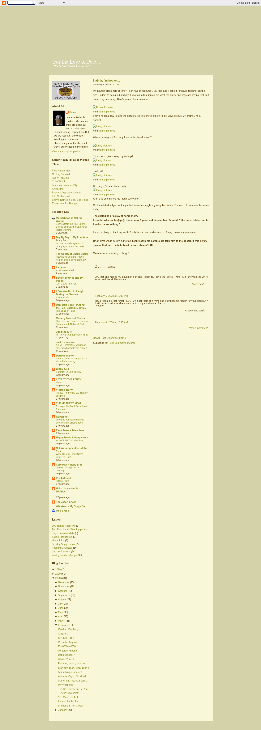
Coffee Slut (62, 369)
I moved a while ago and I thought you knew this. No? (70, 245)
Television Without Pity (64, 185)
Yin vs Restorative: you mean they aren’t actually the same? (71, 346)
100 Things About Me (63, 525)
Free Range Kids (61, 170)
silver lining (58, 540)
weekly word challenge (64, 555)
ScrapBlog (57, 189)
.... (57, 494)
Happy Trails (62, 481)
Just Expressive (65, 342)
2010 (58, 569)
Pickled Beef (63, 478)
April (60, 616)
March (61, 620)
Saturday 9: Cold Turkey (68, 372)
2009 (58, 573)
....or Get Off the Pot (66, 283)
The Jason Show (66, 501)
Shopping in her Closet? (71, 705)
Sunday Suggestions (63, 544)
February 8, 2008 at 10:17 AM (111, 322)
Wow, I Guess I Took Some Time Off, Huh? (69, 455)
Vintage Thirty (64, 389)
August (62, 599)
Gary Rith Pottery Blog (69, 464)
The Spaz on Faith (65, 311)
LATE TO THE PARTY (68, 379)
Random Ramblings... (70, 629)
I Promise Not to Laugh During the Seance (69, 293)
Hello (59, 382)
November (63, 586)
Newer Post (99, 337)
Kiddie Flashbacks (62, 536)
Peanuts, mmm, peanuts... (73, 663)
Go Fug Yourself (61, 174)
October (62, 590)
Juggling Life (64, 331)
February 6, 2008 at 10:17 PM (111, 295)
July (60, 603)
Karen (72, 112)
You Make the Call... (69, 697)
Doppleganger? (66, 654)
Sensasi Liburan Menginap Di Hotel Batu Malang (71, 360)
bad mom (61, 267)
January (62, 709)
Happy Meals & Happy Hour (72, 437)
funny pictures (107, 111)
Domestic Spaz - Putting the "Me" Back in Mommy (71, 306)
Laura (195, 284)
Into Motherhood (61, 196)
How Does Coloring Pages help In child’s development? (71, 258)
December (63, 582)
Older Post (112, 337)
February (63, 625)
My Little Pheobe (67, 650)
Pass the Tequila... (68, 642)
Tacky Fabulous (61, 177)
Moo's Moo (62, 510)
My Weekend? (66, 684)
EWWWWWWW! (67, 646)
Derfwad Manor (65, 355)
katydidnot (62, 416)
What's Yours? (66, 659)
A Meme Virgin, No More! (72, 676)
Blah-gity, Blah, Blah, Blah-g (73, 667)
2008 (58, 578)
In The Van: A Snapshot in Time (72, 334)
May (60, 612)
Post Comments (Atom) (122, 342)
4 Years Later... (63, 297)
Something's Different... (71, 672)
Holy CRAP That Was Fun (69, 440)
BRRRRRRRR (66, 637)
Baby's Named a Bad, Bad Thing (70, 199)
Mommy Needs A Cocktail (71, 318)
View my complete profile (66, 151)
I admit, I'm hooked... (70, 701)
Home (122, 337)
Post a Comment (198, 328)
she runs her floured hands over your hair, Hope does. (70, 421)
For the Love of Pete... (76, 61)
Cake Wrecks (59, 181)
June (60, 607)
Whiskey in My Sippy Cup (71, 506)
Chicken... (63, 633)
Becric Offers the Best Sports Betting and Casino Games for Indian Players (71, 227)
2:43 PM (115, 84)
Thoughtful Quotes (62, 547)
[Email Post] (93, 260)
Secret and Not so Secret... (73, 680)
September (64, 595)
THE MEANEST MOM (68, 403)
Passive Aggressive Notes (66, 192)
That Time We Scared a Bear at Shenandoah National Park (72, 323)
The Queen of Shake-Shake (72, 253)
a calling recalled (65, 270)
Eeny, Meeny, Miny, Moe (70, 430)
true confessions (61, 551)
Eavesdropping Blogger (65, 203)
